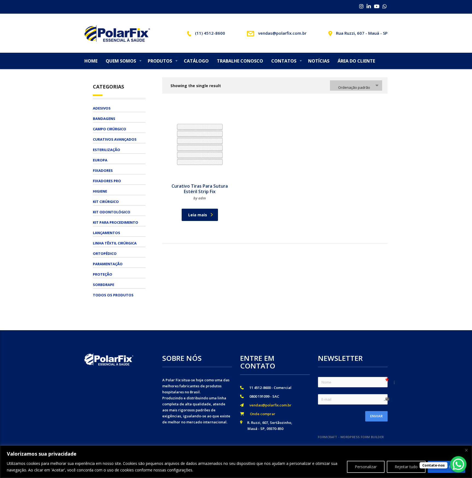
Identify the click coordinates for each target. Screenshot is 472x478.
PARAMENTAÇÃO (108, 263)
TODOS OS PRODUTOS (113, 295)
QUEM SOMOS (121, 61)
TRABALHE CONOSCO (240, 61)
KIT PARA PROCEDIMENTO (115, 222)
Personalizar (366, 466)
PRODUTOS (160, 61)
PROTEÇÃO (102, 274)
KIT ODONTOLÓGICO (111, 212)
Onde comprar (261, 413)
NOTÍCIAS (318, 61)
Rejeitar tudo (406, 466)
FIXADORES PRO (107, 180)
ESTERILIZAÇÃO (106, 149)
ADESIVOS (102, 108)
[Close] (466, 450)
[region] (236, 461)
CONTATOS (283, 61)
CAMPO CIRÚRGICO (109, 128)
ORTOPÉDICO (105, 253)
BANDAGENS (104, 118)
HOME (91, 61)
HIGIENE (100, 191)
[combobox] (356, 85)
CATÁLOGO (196, 61)
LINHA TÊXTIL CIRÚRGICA (115, 243)
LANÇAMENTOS (106, 232)
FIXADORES (103, 170)
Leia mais (197, 214)
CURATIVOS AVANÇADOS (115, 139)
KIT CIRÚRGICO (106, 201)
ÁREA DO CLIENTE (356, 61)
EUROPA (100, 160)
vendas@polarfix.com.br (268, 405)
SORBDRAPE (103, 284)
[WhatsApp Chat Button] (458, 464)
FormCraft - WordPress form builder (351, 437)
